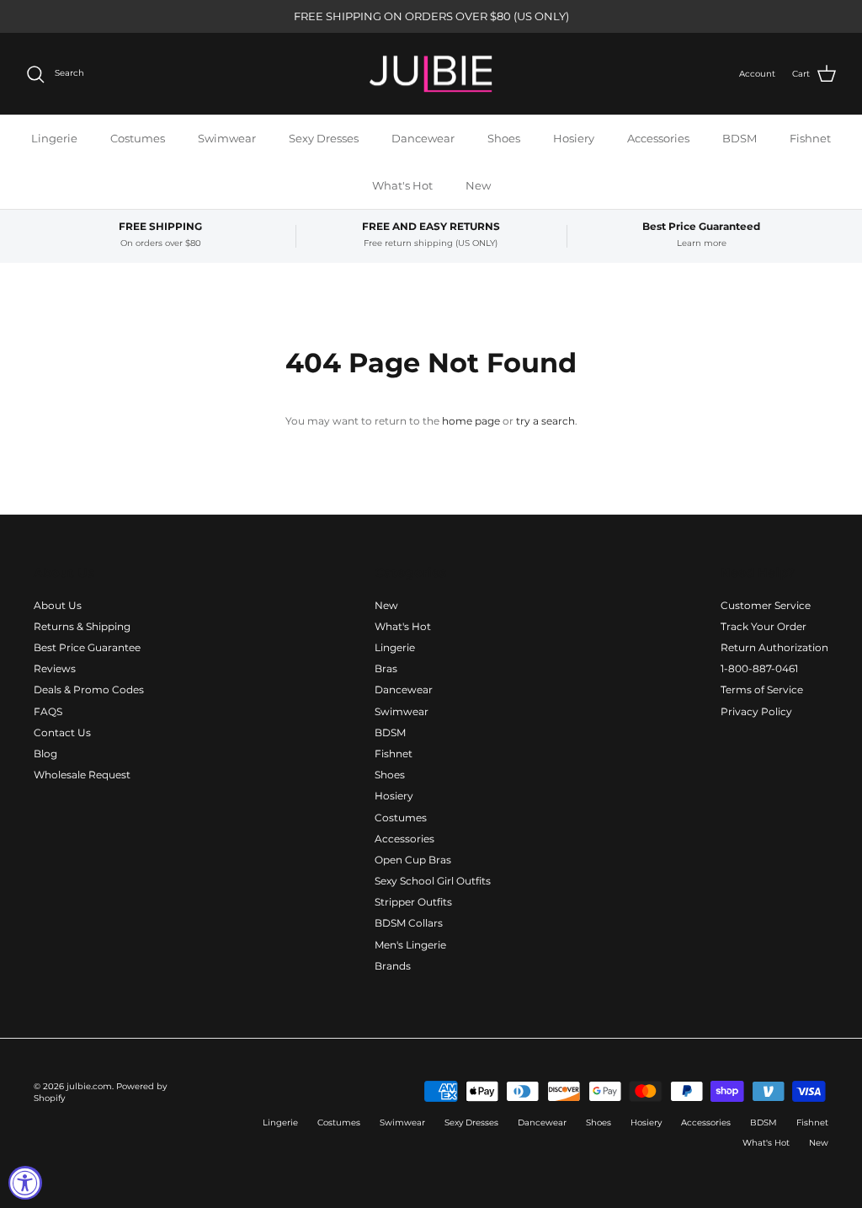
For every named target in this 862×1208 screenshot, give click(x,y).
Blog (45, 753)
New (478, 185)
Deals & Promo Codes (89, 689)
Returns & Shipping (82, 626)
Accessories (658, 138)
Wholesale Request (82, 774)
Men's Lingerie (410, 944)
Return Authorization (774, 647)
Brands (393, 965)
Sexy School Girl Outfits (433, 880)
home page (471, 420)
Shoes (503, 138)
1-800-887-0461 (759, 668)
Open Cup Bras (413, 859)
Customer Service (766, 605)
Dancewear (423, 138)
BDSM (739, 138)
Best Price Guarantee (87, 647)
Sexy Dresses (324, 138)
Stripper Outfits (413, 901)
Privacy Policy (756, 711)
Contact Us (62, 732)
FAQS (48, 711)
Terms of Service (762, 689)
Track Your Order (763, 626)
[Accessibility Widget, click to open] (25, 1183)
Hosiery (573, 138)
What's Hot (402, 185)
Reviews (55, 668)
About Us (58, 605)
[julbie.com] (431, 74)
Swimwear (227, 138)
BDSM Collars (409, 923)
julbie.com (89, 1086)
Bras (386, 668)
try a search (545, 420)
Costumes (137, 138)
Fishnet (810, 138)
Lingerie (54, 138)
